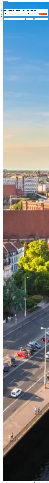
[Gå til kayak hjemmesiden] (5, 1)
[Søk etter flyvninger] (1, 3)
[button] (1, 1)
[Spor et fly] (1, 12)
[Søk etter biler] (1, 7)
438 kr (6, 10)
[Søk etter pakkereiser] (1, 8)
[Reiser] (1, 14)
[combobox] (6, 11)
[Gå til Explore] (1, 10)
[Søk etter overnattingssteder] (1, 5)
